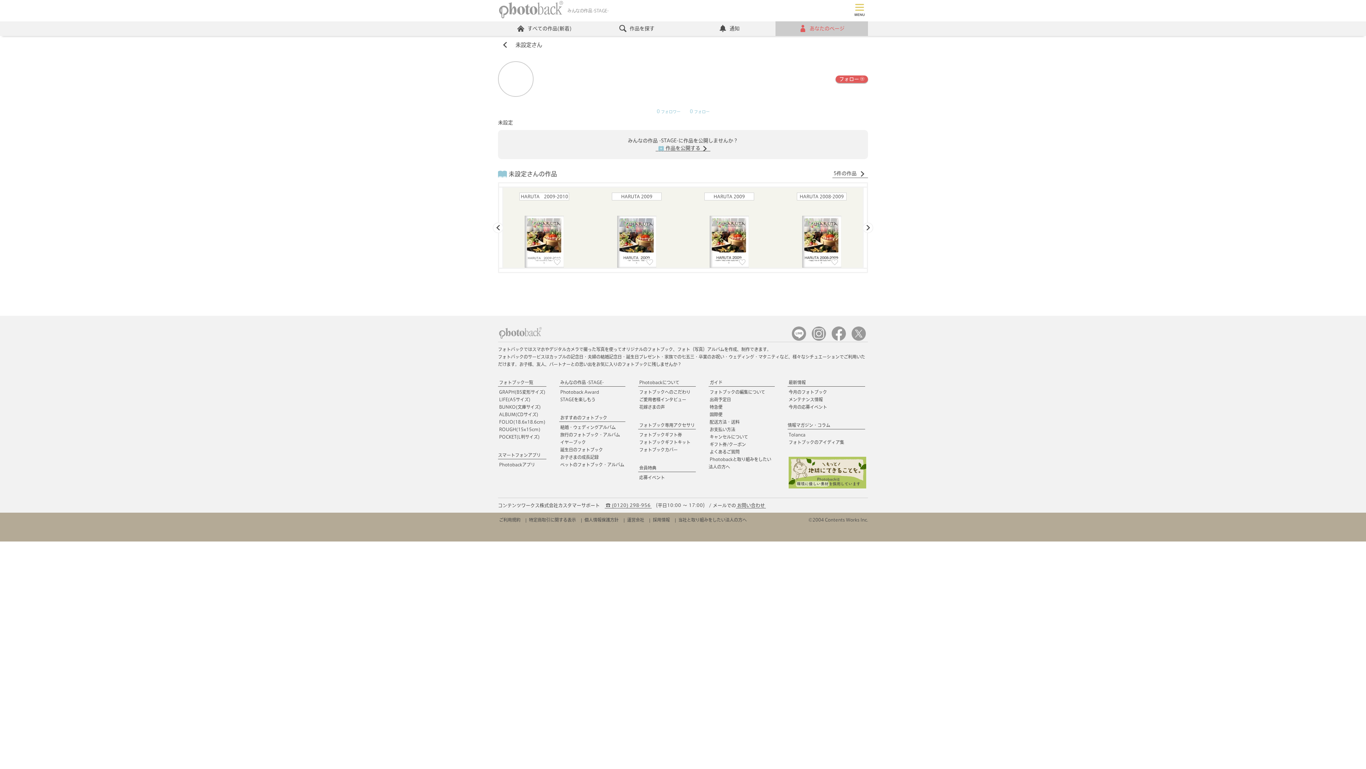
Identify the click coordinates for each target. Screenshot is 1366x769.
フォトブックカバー (658, 450)
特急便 (716, 407)
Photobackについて (659, 382)
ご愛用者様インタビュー (662, 399)
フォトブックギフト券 (660, 435)
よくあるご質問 (725, 452)
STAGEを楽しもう (577, 399)
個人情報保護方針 (601, 520)
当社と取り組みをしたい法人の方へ (712, 520)
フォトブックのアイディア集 (816, 442)
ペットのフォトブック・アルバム (592, 464)
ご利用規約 (509, 520)
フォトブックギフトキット (664, 442)
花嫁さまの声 (652, 407)
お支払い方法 (722, 429)
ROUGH (519, 429)
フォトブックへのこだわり (664, 392)
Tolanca (797, 435)
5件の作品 (845, 173)
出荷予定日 (720, 399)
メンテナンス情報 (806, 399)
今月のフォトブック (808, 392)
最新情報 (797, 382)
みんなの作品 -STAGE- (582, 382)
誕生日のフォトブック (581, 450)
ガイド (716, 382)
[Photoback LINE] (799, 339)
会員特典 (647, 468)
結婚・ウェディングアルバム (588, 427)
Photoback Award (579, 392)
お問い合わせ (751, 505)
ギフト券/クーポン (728, 444)
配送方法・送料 (725, 422)
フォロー (849, 79)
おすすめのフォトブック (583, 417)
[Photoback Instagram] (819, 339)
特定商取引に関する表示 (552, 520)
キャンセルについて (729, 437)
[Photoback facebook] (839, 339)
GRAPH (522, 392)
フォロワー (669, 112)
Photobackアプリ (517, 464)
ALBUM (518, 414)
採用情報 (661, 520)
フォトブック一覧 (516, 382)
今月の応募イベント (808, 407)
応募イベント (652, 477)
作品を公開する (683, 148)
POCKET (519, 437)
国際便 (716, 414)
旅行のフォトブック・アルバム (590, 435)
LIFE (514, 399)
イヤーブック (573, 442)
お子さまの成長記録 (579, 457)
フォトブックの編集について (737, 392)
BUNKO (520, 407)
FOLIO (522, 422)
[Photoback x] (859, 339)
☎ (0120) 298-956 (628, 505)
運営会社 (635, 520)
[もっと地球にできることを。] (827, 487)
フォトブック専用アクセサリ (667, 425)
